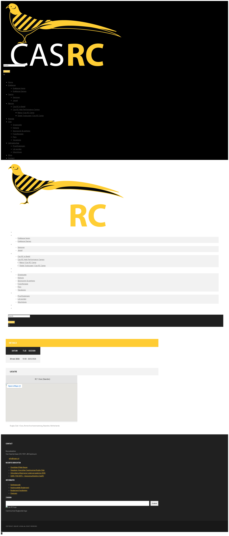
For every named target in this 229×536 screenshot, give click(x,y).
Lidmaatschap (13, 143)
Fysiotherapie (18, 134)
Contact (11, 158)
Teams (10, 94)
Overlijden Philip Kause (18, 467)
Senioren (16, 97)
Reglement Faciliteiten (18, 490)
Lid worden (17, 149)
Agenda (11, 119)
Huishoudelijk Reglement (19, 488)
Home (10, 82)
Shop (10, 155)
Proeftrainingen (19, 146)
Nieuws (11, 103)
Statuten (13, 493)
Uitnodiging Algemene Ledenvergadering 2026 (27, 473)
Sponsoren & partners (21, 131)
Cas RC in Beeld (19, 107)
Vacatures (17, 140)
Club (10, 122)
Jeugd (15, 100)
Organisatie (17, 125)
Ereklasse (12, 85)
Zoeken (154, 503)
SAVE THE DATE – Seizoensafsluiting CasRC (27, 476)
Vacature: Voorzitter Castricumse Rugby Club (27, 470)
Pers (14, 137)
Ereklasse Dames (19, 91)
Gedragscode (15, 485)
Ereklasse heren (19, 88)
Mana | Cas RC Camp (26, 113)
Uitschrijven (17, 152)
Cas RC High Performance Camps (26, 110)
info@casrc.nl (14, 459)
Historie (16, 128)
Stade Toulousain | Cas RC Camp (31, 116)
